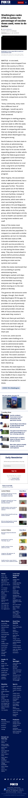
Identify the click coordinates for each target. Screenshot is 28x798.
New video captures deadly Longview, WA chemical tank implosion (18, 446)
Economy (3, 727)
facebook (11, 779)
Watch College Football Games (5, 745)
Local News (4, 623)
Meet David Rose (17, 670)
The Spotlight (16, 660)
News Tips (4, 576)
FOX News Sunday (4, 652)
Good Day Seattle (16, 622)
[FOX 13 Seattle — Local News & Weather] (5, 2)
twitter (20, 779)
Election (3, 631)
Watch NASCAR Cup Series (5, 751)
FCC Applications (5, 609)
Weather (4, 684)
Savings (3, 729)
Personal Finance (5, 722)
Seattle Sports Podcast (16, 725)
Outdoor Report (17, 647)
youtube (5, 779)
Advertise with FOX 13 (4, 600)
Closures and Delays (4, 697)
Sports (15, 684)
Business (3, 725)
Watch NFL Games (4, 741)
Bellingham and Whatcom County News (17, 601)
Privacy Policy (15, 478)
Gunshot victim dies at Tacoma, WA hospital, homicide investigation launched (9, 495)
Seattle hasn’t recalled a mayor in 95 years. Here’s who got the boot (17, 439)
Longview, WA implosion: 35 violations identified (8, 554)
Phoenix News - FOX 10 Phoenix (17, 616)
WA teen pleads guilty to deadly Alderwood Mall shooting (9, 521)
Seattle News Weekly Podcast (17, 722)
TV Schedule (4, 588)
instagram (8, 779)
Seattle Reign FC (17, 697)
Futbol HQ (15, 712)
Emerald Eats (4, 670)
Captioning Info (5, 603)
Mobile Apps (4, 577)
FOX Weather (4, 710)
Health (3, 641)
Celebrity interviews (3, 678)
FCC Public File (5, 605)
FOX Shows (4, 590)
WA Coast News (17, 604)
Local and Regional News (16, 575)
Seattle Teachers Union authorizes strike (7, 547)
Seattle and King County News (17, 583)
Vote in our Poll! (7, 485)
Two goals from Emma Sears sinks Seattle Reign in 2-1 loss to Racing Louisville (18, 432)
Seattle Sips (4, 672)
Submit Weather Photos (17, 643)
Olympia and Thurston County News (17, 597)
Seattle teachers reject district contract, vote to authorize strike (9, 561)
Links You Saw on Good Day (17, 650)
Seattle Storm (16, 693)
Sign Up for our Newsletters (5, 580)
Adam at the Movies (16, 636)
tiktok (14, 779)
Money (3, 720)
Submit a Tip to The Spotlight (16, 679)
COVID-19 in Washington (11, 31)
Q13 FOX (3, 31)
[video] (23, 534)
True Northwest (17, 640)
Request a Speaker (3, 597)
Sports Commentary (16, 708)
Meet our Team (5, 583)
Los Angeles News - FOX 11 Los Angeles (16, 612)
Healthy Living (4, 643)
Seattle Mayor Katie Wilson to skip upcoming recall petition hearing (18, 425)
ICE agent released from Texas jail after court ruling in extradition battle (8, 502)
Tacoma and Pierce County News (16, 587)
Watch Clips (4, 663)
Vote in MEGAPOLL (16, 631)
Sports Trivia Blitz (17, 710)
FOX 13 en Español (3, 649)
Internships (4, 595)
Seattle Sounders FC (17, 690)
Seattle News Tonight (16, 580)
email (23, 779)
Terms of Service (15, 479)
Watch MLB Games (4, 748)
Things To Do (16, 638)
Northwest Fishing (15, 714)
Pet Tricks (15, 633)
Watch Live (20, 2)
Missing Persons (17, 675)
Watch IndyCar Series (5, 754)
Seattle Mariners (17, 688)
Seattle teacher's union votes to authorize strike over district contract (9, 508)
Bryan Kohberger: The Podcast (17, 732)
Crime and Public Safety (17, 672)
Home (3, 574)
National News (5, 627)
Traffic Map (4, 689)
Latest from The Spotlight (17, 664)
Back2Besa (15, 652)
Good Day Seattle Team (17, 627)
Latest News (5, 491)
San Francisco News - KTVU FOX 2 (16, 608)
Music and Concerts (3, 637)
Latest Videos (6, 530)
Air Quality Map (5, 700)
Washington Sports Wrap (16, 704)
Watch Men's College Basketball (4, 759)
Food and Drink (5, 634)
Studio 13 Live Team (4, 666)
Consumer (3, 639)
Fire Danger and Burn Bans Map (5, 704)
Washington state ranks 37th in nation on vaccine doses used (12, 52)
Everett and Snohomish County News (16, 592)
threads (17, 779)
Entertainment (4, 632)
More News (5, 621)
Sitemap (3, 655)
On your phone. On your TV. (10, 395)
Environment (4, 645)
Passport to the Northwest (5, 674)
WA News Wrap (5, 625)
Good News (4, 647)
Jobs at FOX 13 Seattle (5, 592)
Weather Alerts (5, 694)
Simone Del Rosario (7, 29)
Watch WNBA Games (4, 767)
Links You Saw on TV (5, 585)
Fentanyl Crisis (16, 677)
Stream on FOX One (5, 738)
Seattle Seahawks (17, 686)
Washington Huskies (16, 699)
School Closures (17, 645)
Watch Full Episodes (15, 667)
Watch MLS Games (4, 770)
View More (22, 491)
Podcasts (16, 720)
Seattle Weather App (5, 692)
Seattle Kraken (16, 695)
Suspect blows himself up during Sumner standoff (9, 515)
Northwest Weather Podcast (17, 729)
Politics (3, 629)
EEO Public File (5, 607)
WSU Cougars (16, 702)
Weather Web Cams (4, 687)
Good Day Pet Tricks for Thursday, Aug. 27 (7, 540)
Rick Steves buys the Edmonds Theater (8, 533)
